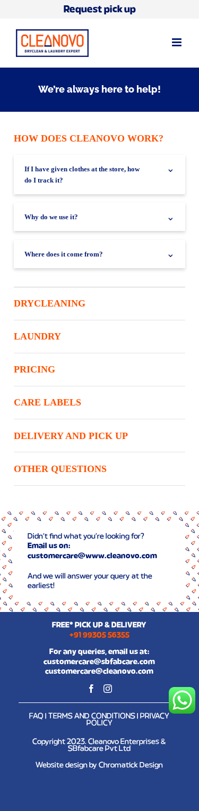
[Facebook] (91, 688)
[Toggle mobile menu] (177, 42)
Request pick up (100, 9)
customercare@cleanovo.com (99, 671)
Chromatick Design (131, 765)
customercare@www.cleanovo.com (92, 556)
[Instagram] (107, 688)
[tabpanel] (99, 221)
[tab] (99, 138)
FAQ (36, 716)
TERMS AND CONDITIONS (91, 716)
